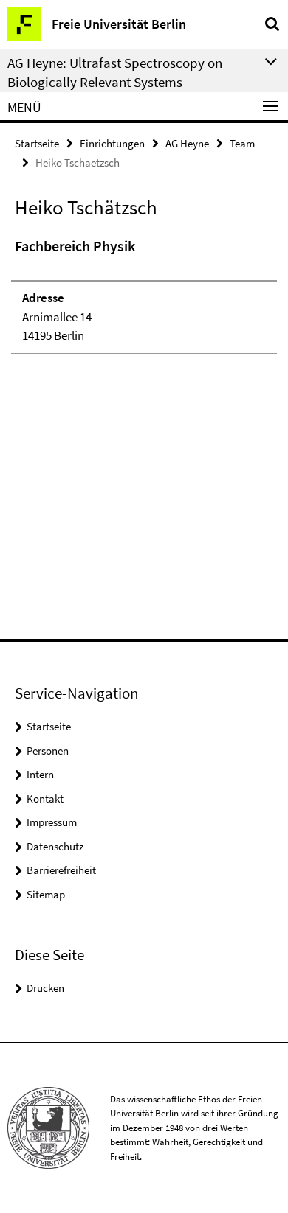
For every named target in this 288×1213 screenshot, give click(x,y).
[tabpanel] (144, 294)
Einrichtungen (112, 143)
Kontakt (45, 798)
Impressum (52, 822)
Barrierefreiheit (61, 870)
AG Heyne (187, 143)
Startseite (37, 143)
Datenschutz (55, 846)
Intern (40, 774)
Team (242, 143)
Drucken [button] (45, 988)
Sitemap (46, 894)
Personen (48, 751)
